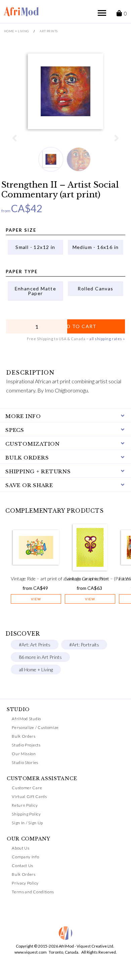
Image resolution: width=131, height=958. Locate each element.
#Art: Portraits (84, 644)
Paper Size (21, 230)
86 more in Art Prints (40, 657)
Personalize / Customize (35, 727)
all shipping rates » (107, 339)
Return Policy (25, 805)
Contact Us (22, 865)
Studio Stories (25, 762)
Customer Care (27, 787)
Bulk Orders (24, 736)
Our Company (28, 839)
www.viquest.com (30, 952)
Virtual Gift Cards (29, 796)
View (36, 599)
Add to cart (77, 326)
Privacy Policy (25, 883)
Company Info (25, 856)
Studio (18, 709)
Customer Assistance (42, 778)
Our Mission (24, 753)
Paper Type (22, 271)
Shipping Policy (26, 814)
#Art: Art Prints (34, 644)
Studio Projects (26, 744)
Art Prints (49, 31)
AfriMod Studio (26, 718)
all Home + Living (36, 669)
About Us (21, 848)
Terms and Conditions (33, 891)
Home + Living (16, 31)
